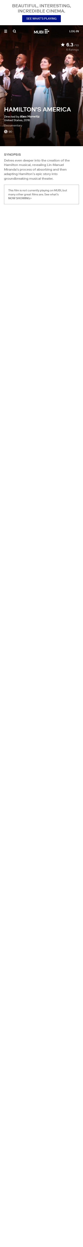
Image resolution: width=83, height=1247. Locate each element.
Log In (74, 31)
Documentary (13, 125)
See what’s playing (41, 18)
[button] (5, 31)
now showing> (20, 198)
